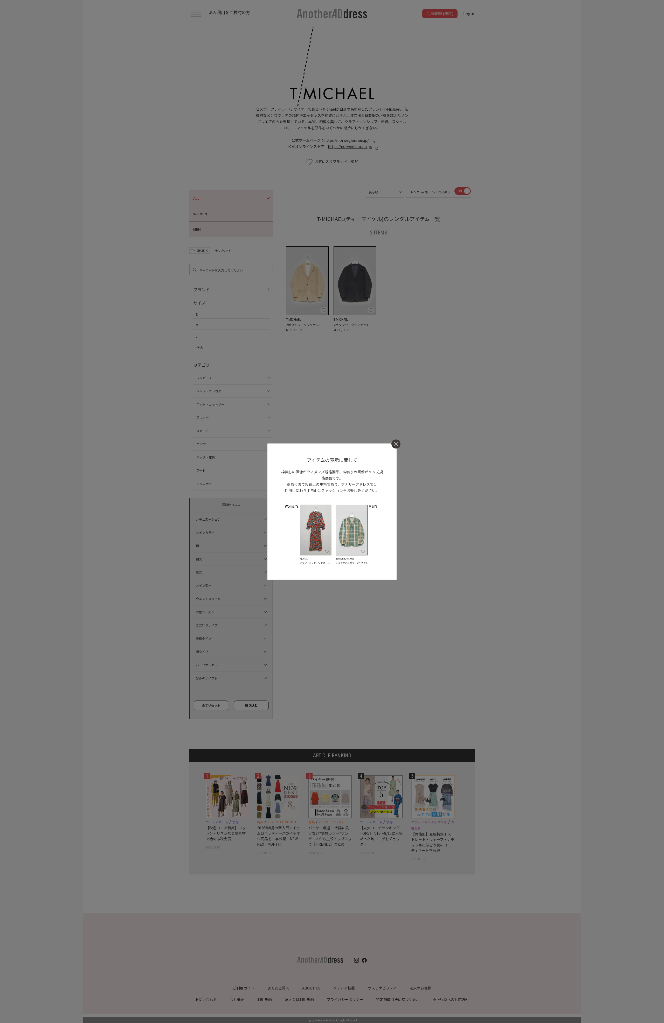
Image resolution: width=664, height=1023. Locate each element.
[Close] (395, 444)
